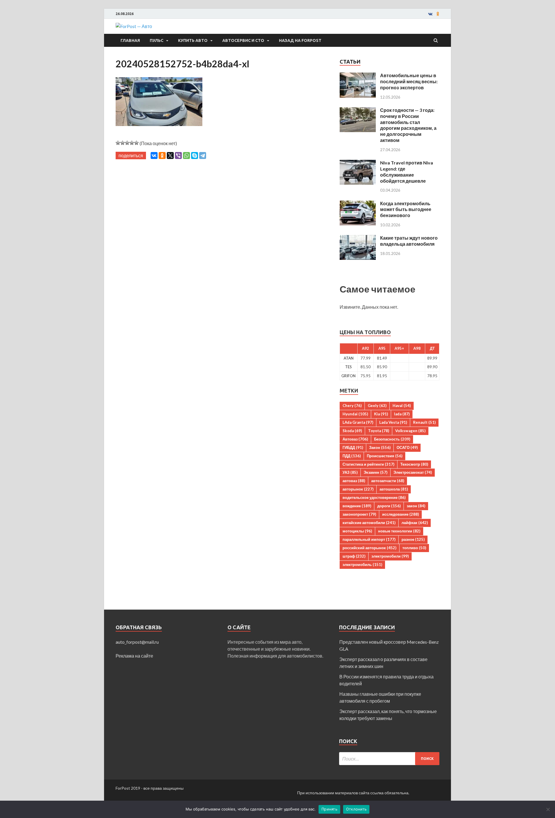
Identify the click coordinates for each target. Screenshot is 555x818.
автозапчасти (387, 480)
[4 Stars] (132, 142)
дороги (389, 506)
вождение (357, 506)
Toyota (378, 430)
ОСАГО (407, 447)
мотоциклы (357, 531)
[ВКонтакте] (154, 155)
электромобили (390, 556)
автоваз (354, 480)
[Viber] (178, 155)
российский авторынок (369, 547)
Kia (381, 414)
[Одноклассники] (162, 155)
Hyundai (355, 414)
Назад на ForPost (300, 40)
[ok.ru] (438, 13)
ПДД (352, 456)
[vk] (430, 13)
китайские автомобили (369, 522)
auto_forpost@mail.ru (137, 642)
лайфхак (415, 522)
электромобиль (362, 564)
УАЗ (350, 472)
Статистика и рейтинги (368, 464)
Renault (424, 422)
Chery (352, 405)
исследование (400, 514)
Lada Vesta (393, 422)
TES (348, 366)
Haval (402, 405)
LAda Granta (358, 422)
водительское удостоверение (374, 497)
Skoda (352, 430)
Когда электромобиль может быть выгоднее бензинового (405, 209)
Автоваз (355, 439)
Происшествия (384, 456)
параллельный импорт (369, 539)
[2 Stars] (122, 142)
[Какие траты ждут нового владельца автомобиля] (358, 238)
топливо (414, 547)
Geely (377, 405)
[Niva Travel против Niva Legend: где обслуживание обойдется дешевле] (358, 163)
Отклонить (356, 809)
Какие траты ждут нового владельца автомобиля (409, 241)
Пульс (156, 40)
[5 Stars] (136, 142)
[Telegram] (202, 155)
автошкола (394, 489)
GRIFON (348, 375)
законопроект (359, 514)
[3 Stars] (127, 142)
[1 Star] (118, 142)
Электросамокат (412, 472)
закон (416, 506)
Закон (380, 447)
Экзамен (375, 472)
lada (402, 414)
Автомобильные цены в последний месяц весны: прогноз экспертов (409, 81)
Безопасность (392, 439)
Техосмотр (414, 464)
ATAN (349, 358)
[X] (170, 155)
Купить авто (193, 40)
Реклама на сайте (134, 655)
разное (413, 539)
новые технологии (399, 531)
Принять (329, 809)
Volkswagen (410, 430)
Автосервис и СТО (243, 40)
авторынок (358, 489)
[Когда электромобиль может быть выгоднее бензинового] (358, 204)
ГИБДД (353, 447)
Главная (130, 40)
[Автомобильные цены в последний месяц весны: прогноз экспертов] (358, 76)
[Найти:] (389, 758)
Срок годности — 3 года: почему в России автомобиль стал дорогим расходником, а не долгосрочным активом (408, 125)
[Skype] (194, 155)
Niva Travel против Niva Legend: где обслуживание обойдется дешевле (406, 171)
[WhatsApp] (186, 155)
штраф (354, 556)
